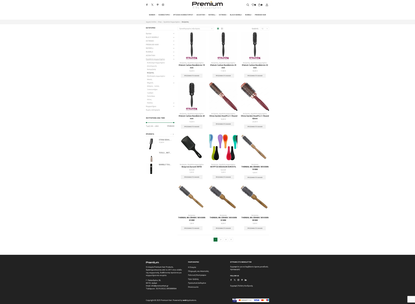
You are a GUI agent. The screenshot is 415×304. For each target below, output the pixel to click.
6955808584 (171, 288)
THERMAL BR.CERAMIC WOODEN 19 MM (255, 168)
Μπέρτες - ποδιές (153, 86)
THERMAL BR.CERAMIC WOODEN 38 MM (255, 218)
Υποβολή (170, 126)
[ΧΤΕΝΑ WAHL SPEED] (151, 144)
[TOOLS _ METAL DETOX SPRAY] (151, 157)
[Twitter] (152, 5)
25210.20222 (161, 288)
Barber (152, 15)
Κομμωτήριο (164, 15)
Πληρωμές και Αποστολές (198, 271)
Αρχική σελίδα (151, 22)
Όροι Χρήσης (193, 279)
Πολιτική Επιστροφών (197, 275)
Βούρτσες (183, 63)
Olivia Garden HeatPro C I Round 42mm (255, 117)
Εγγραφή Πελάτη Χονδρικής (241, 286)
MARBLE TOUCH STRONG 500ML (165, 164)
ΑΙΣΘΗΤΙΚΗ (200, 15)
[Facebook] (147, 5)
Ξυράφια (150, 93)
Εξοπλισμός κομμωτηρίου (156, 76)
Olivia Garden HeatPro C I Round (223, 116)
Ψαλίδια (150, 103)
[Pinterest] (158, 5)
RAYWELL (211, 15)
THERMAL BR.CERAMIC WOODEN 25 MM (191, 218)
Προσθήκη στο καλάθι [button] (191, 76)
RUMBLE (248, 15)
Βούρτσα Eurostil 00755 (192, 167)
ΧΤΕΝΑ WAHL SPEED (165, 140)
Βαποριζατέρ (151, 69)
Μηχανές (150, 83)
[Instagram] (163, 5)
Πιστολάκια (151, 96)
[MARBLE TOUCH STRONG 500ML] (151, 168)
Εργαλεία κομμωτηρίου (183, 15)
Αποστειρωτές (152, 66)
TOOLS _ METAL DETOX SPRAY (165, 153)
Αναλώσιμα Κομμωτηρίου (156, 63)
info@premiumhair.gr (159, 286)
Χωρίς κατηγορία (153, 110)
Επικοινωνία (193, 287)
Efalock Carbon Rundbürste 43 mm (192, 117)
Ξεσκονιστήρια (152, 89)
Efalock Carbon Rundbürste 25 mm (223, 66)
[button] (171, 134)
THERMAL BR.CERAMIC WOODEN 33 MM (223, 218)
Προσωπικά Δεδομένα (197, 283)
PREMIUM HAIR (260, 15)
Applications (189, 300)
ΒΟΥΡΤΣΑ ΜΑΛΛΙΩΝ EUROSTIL (223, 167)
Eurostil (191, 170)
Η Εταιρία (192, 267)
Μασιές (149, 79)
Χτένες (149, 99)
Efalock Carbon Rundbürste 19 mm (192, 66)
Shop (160, 22)
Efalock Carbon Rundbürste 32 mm (255, 66)
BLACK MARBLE (236, 15)
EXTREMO (222, 15)
